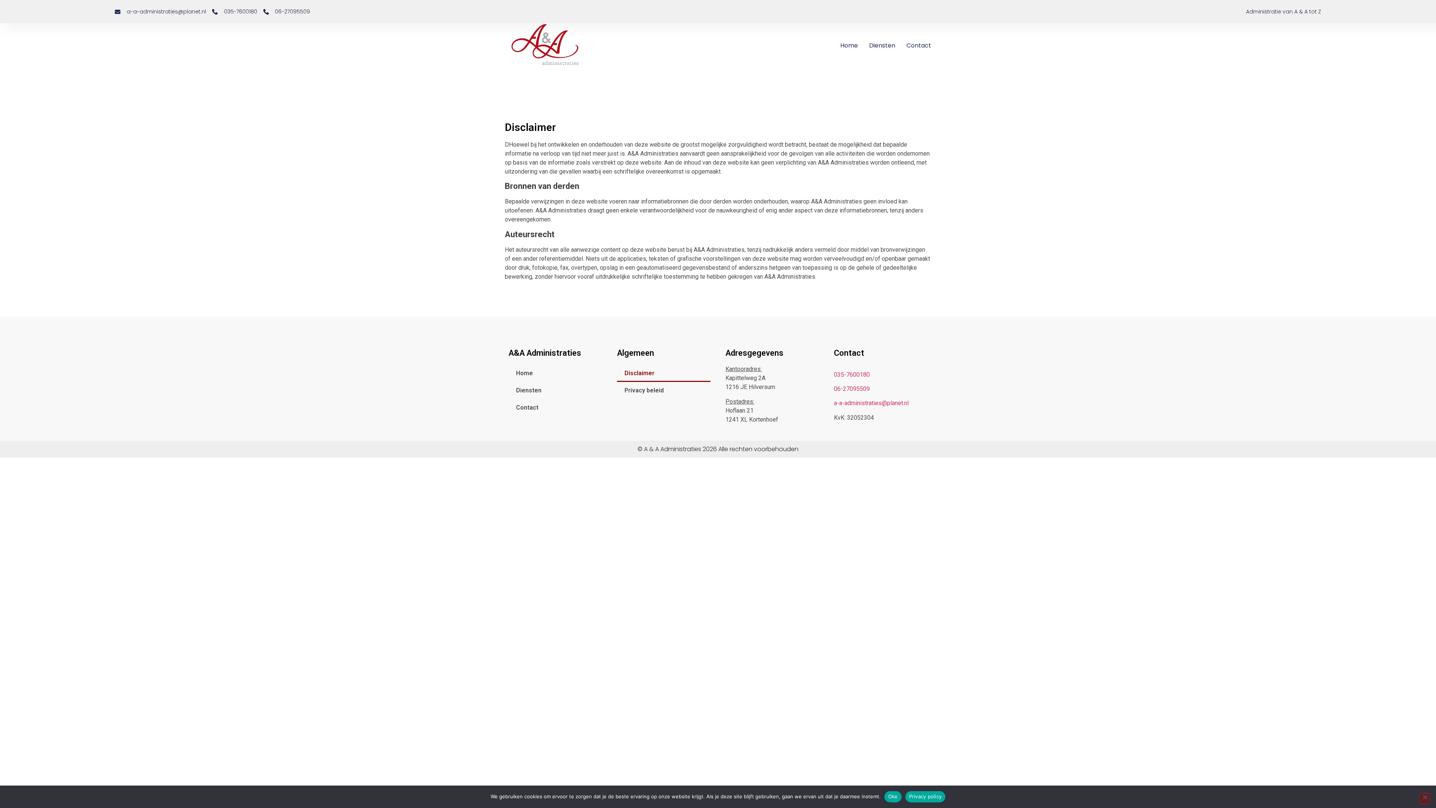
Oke (893, 796)
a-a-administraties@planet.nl (871, 403)
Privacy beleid (644, 390)
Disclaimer (639, 373)
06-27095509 (852, 388)
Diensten (882, 45)
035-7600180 (852, 374)
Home (849, 45)
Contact (918, 45)
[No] (1424, 798)
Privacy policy (925, 796)
